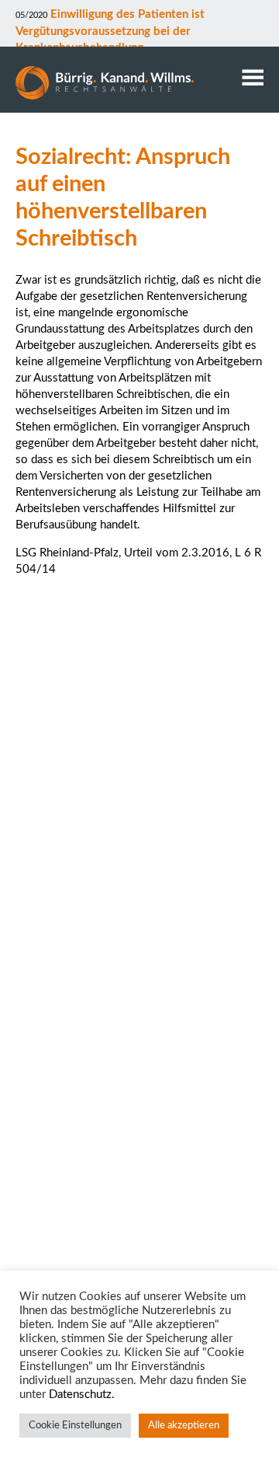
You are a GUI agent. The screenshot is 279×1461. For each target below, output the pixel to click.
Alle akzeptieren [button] (183, 1426)
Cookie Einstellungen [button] (75, 1426)
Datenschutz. (82, 1394)
